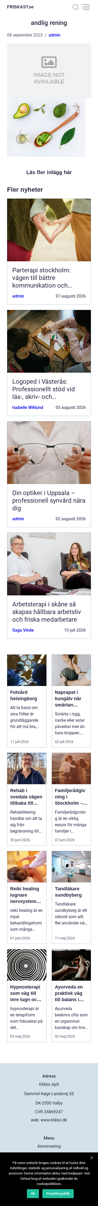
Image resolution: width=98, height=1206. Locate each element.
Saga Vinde (23, 630)
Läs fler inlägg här (49, 172)
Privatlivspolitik (58, 1193)
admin (54, 35)
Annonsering (49, 1146)
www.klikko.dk (54, 1119)
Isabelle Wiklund (27, 407)
